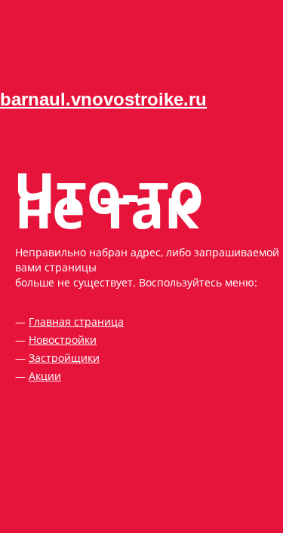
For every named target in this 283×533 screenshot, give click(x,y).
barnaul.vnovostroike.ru (103, 99)
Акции (45, 376)
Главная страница (76, 321)
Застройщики (64, 358)
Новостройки (63, 339)
